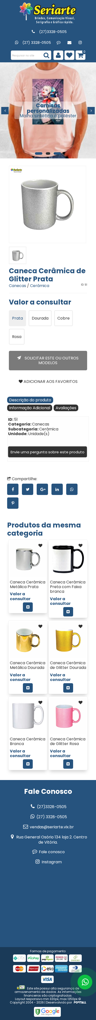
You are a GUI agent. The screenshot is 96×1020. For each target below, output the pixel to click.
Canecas (17, 286)
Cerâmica (39, 286)
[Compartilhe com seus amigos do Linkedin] (58, 489)
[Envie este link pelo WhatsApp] (73, 489)
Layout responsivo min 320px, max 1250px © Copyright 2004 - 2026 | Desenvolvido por (45, 1000)
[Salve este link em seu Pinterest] (14, 503)
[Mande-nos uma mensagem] (58, 42)
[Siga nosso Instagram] (80, 42)
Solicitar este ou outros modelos (51, 360)
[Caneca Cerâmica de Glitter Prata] (47, 204)
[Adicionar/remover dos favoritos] (40, 545)
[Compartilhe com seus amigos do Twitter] (29, 489)
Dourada (40, 318)
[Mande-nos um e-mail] (69, 42)
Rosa (16, 337)
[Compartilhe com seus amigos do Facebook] (14, 489)
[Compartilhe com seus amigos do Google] (44, 489)
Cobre (63, 318)
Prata (17, 318)
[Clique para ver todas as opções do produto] (28, 607)
